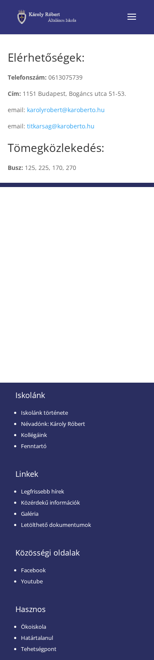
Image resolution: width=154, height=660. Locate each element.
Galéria (29, 513)
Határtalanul (37, 638)
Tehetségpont (38, 649)
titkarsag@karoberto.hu (61, 126)
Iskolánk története (44, 412)
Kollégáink (34, 435)
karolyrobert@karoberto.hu (66, 110)
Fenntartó (34, 446)
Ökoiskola (33, 626)
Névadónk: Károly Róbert (53, 424)
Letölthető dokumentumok (56, 525)
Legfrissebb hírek (42, 491)
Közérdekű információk (50, 502)
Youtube (32, 581)
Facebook (33, 570)
